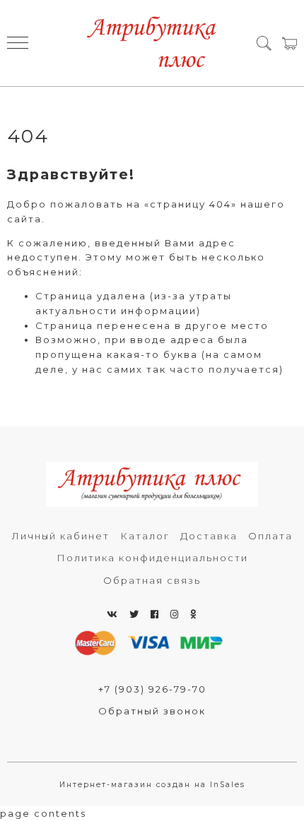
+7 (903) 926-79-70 (152, 689)
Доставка (209, 535)
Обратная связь (152, 580)
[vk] (113, 614)
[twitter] (134, 614)
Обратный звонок (152, 711)
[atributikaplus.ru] (152, 43)
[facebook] (155, 614)
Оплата (270, 535)
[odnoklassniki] (193, 614)
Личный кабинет (61, 535)
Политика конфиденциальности (152, 557)
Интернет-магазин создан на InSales (152, 784)
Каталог (145, 535)
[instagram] (175, 614)
